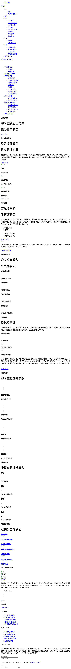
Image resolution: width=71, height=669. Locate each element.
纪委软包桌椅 (5, 554)
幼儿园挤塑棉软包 (7, 560)
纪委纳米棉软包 (9, 617)
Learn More (4, 134)
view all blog (4, 534)
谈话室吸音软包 (9, 102)
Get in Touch (4, 239)
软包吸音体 (12, 89)
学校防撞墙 (4, 564)
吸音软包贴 (12, 25)
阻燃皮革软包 (8, 114)
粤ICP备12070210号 (34, 662)
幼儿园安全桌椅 (9, 615)
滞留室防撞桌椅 (6, 250)
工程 (5, 45)
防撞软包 (11, 69)
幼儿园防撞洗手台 (7, 539)
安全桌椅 (7, 3)
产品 (5, 38)
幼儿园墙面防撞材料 (11, 624)
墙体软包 (11, 87)
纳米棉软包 (8, 96)
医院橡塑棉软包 (9, 634)
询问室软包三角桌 (10, 638)
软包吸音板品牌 (9, 74)
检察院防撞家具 (9, 636)
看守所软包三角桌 (10, 622)
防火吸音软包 (8, 67)
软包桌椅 (7, 16)
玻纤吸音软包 (12, 98)
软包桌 (10, 27)
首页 (5, 9)
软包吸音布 (8, 76)
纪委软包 (11, 32)
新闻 (5, 18)
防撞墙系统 (12, 47)
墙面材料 (11, 36)
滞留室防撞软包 (9, 632)
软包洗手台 (8, 56)
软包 (9, 12)
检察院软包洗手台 (10, 620)
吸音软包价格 (12, 23)
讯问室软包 (12, 111)
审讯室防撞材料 (6, 544)
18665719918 (9, 59)
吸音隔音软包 (12, 94)
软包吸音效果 (12, 49)
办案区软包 (12, 52)
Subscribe (4, 658)
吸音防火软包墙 (13, 100)
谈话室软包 (12, 107)
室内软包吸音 (12, 91)
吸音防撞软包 (12, 14)
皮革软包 (11, 34)
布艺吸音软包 (12, 54)
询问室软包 (12, 43)
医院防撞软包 (8, 641)
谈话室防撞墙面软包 (7, 549)
